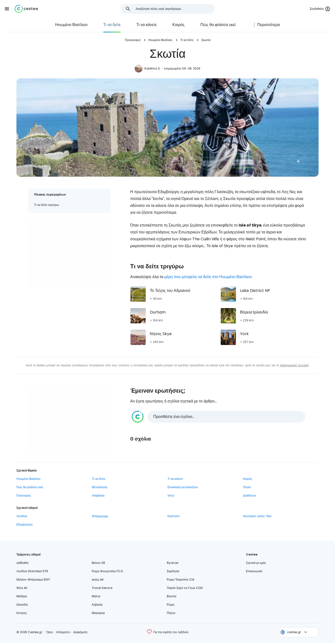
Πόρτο (171, 613)
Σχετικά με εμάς (256, 563)
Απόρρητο (63, 632)
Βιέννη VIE (98, 563)
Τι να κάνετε (146, 25)
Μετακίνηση (99, 487)
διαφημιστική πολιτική (294, 365)
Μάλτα (96, 596)
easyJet (97, 579)
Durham (174, 516)
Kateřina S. (152, 68)
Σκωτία (205, 40)
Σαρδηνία (173, 571)
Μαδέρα (21, 596)
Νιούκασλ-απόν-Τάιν (257, 516)
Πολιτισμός (23, 495)
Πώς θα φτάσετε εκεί (218, 25)
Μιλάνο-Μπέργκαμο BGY (33, 579)
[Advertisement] (69, 253)
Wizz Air (21, 588)
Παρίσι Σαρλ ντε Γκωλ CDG (185, 588)
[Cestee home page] (26, 9)
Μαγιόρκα (98, 613)
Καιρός (178, 25)
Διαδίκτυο (249, 495)
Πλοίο (247, 487)
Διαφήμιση (80, 632)
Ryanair (173, 563)
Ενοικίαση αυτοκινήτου (183, 487)
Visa (171, 495)
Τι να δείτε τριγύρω (46, 205)
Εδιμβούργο (24, 524)
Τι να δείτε (112, 25)
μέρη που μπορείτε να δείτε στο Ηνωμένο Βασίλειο (208, 277)
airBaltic (22, 563)
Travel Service (102, 588)
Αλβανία (97, 604)
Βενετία (171, 596)
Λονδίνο (21, 516)
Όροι (49, 632)
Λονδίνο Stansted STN (32, 571)
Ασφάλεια (98, 495)
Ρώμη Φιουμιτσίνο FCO (107, 571)
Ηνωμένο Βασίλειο (71, 25)
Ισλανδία (22, 604)
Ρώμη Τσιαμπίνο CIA (180, 579)
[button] (7, 9)
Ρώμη (170, 604)
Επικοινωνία (254, 571)
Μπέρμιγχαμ (100, 516)
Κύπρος (21, 613)
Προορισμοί (133, 40)
